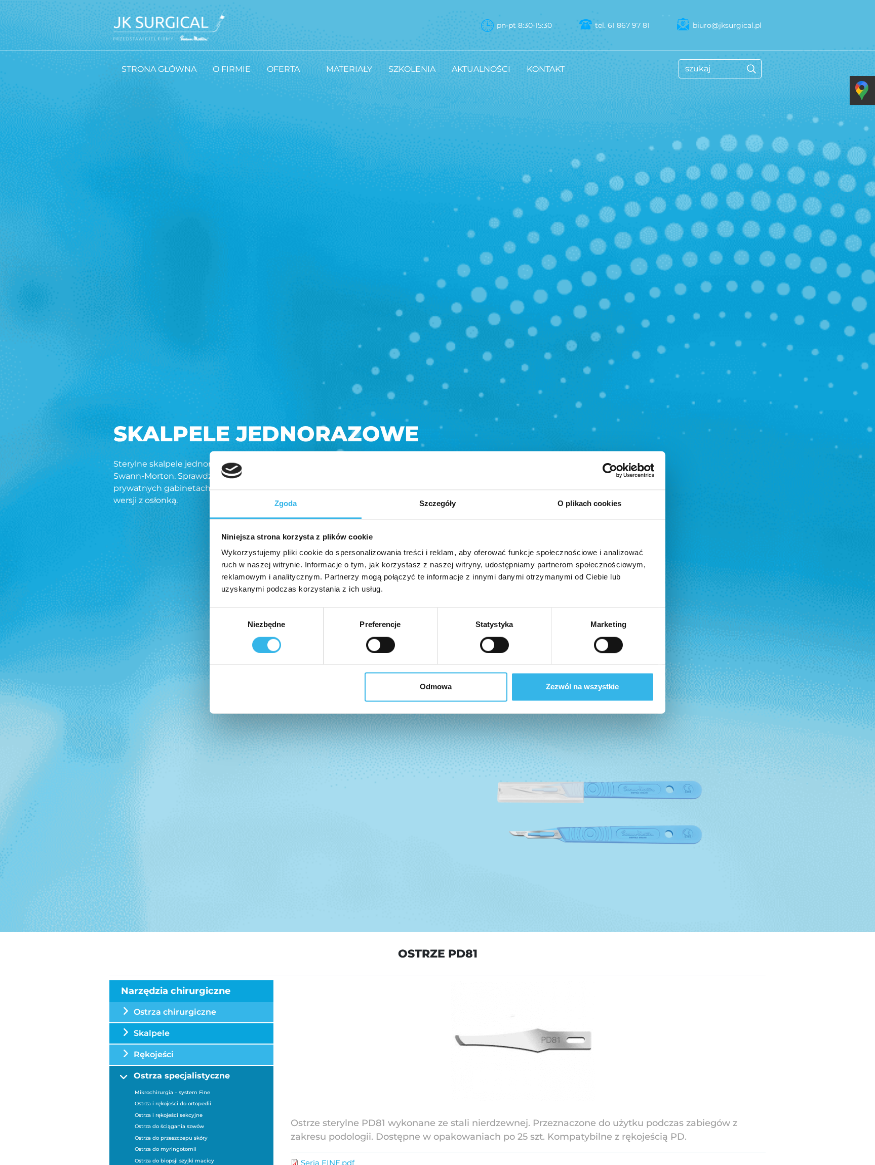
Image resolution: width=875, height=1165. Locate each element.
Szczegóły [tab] (437, 504)
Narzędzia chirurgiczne (175, 990)
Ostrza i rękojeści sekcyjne (169, 1115)
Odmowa (436, 687)
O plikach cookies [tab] (589, 504)
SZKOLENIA (411, 69)
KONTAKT (546, 69)
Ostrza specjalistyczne (182, 1075)
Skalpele (152, 1033)
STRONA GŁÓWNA (159, 69)
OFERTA (283, 69)
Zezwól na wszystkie (582, 687)
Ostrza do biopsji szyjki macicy (174, 1160)
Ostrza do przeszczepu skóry (171, 1138)
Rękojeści (154, 1054)
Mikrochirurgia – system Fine (172, 1092)
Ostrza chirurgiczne (175, 1012)
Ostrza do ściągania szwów (169, 1126)
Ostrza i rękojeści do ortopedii (173, 1103)
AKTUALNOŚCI (481, 69)
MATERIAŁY (349, 69)
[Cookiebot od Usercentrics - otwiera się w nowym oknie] (610, 470)
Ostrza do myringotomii (165, 1149)
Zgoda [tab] (285, 504)
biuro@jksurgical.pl (727, 25)
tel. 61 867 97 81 (622, 25)
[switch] (380, 645)
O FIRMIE (232, 69)
